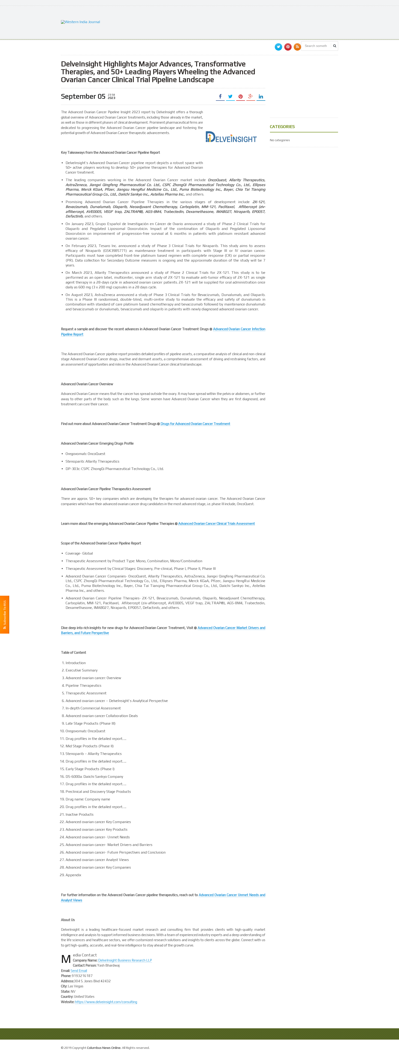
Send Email (79, 971)
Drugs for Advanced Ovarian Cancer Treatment (195, 424)
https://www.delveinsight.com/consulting (106, 1002)
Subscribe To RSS (4, 613)
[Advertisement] (254, 22)
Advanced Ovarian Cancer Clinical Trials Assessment (216, 523)
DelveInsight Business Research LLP (125, 960)
